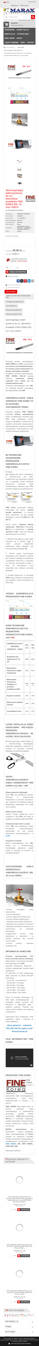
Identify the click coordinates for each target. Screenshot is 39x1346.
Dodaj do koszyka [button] (18, 272)
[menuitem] (10, 30)
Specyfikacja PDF (14, 287)
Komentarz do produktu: (12, 236)
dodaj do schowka (13, 276)
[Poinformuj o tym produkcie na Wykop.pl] (32, 281)
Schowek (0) (32, 2)
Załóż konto (24, 5)
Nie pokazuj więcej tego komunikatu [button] (21, 1343)
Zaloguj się (14, 5)
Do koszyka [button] (25, 1209)
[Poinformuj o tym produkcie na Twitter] (21, 281)
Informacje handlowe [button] (13, 1151)
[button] (5, 1)
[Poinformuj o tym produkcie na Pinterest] (25, 281)
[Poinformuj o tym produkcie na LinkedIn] (29, 281)
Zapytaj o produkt (14, 285)
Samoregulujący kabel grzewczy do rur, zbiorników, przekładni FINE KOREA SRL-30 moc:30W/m (19, 1246)
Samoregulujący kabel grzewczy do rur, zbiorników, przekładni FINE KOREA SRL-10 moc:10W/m (19, 1292)
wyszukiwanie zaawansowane (26, 20)
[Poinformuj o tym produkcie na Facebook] (18, 281)
